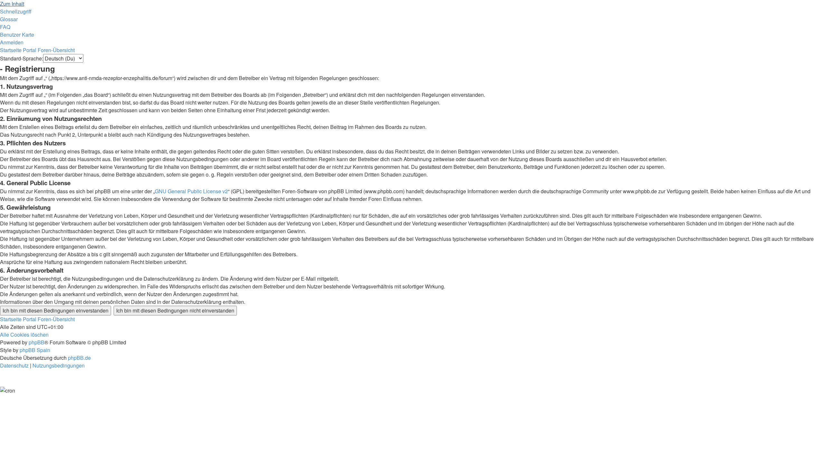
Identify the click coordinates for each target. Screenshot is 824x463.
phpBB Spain (35, 350)
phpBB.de (79, 357)
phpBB (36, 342)
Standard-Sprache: (21, 58)
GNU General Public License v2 (191, 191)
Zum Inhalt (12, 3)
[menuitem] (9, 19)
